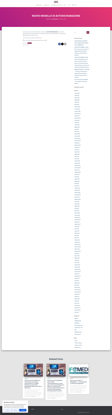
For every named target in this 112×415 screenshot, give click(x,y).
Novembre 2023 (78, 167)
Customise (8, 410)
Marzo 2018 (77, 303)
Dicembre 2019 (77, 269)
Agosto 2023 (77, 174)
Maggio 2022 (77, 206)
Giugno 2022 (77, 203)
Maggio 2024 (77, 154)
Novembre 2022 (78, 194)
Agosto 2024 (77, 147)
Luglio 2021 (77, 228)
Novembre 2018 (78, 291)
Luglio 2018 (77, 296)
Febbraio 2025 (77, 133)
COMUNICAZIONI (78, 320)
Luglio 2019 (77, 280)
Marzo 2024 (77, 158)
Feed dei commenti (78, 345)
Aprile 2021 (77, 235)
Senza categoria (78, 334)
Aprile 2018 (77, 300)
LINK (75, 329)
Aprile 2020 (77, 260)
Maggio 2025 (77, 127)
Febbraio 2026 (77, 106)
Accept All (23, 410)
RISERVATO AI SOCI (78, 332)
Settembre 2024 (78, 145)
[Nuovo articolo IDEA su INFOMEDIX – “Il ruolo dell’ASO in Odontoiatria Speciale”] (78, 370)
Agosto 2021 (77, 226)
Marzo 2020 (77, 262)
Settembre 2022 (78, 199)
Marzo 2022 (77, 210)
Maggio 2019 (77, 282)
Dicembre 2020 (77, 244)
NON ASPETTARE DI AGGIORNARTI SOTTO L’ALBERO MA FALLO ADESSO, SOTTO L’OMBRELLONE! (81, 43)
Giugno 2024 (77, 151)
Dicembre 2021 (77, 217)
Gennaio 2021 (77, 242)
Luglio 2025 (77, 122)
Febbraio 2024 (77, 160)
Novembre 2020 (78, 246)
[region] (15, 406)
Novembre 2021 (78, 219)
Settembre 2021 (78, 224)
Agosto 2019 (77, 278)
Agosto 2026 (77, 93)
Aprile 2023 (77, 183)
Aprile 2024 (77, 156)
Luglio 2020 (77, 253)
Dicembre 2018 (77, 289)
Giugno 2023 (77, 179)
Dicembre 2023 (77, 165)
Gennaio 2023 (77, 190)
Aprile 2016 (77, 312)
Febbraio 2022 (77, 212)
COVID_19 (27, 45)
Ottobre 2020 (77, 249)
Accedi (76, 340)
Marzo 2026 (77, 104)
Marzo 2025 (77, 131)
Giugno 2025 (77, 124)
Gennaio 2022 (77, 215)
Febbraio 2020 (77, 264)
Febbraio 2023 (77, 188)
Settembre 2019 (78, 276)
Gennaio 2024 (77, 163)
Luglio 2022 (77, 201)
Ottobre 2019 (77, 273)
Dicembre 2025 (77, 111)
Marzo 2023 (77, 185)
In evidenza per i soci (79, 327)
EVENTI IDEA (77, 323)
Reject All (15, 410)
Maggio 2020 (77, 258)
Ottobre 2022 (77, 197)
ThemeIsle (87, 412)
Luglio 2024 (77, 149)
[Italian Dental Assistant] (56, 2)
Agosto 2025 (77, 120)
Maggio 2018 (77, 298)
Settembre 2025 (78, 118)
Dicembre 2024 (77, 138)
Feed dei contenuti (78, 342)
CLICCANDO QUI (38, 37)
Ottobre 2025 (77, 115)
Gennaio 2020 (77, 267)
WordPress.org (78, 347)
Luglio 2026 (77, 95)
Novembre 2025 (78, 113)
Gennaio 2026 (77, 109)
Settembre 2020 (78, 251)
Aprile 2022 (77, 208)
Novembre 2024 (78, 140)
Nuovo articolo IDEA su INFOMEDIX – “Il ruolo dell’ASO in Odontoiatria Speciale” (81, 81)
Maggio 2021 (77, 233)
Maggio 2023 (77, 181)
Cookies (32, 409)
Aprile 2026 (77, 102)
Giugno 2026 (77, 97)
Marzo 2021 (77, 237)
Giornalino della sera (79, 325)
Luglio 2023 (77, 176)
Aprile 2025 (77, 129)
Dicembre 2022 (77, 192)
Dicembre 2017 (77, 307)
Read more (33, 396)
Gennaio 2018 (77, 305)
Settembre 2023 (78, 172)
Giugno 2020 (77, 255)
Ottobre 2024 (77, 142)
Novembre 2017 (78, 310)
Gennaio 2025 (77, 136)
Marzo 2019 (77, 285)
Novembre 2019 (78, 271)
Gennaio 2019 (77, 287)
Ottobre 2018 (77, 294)
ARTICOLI (76, 318)
